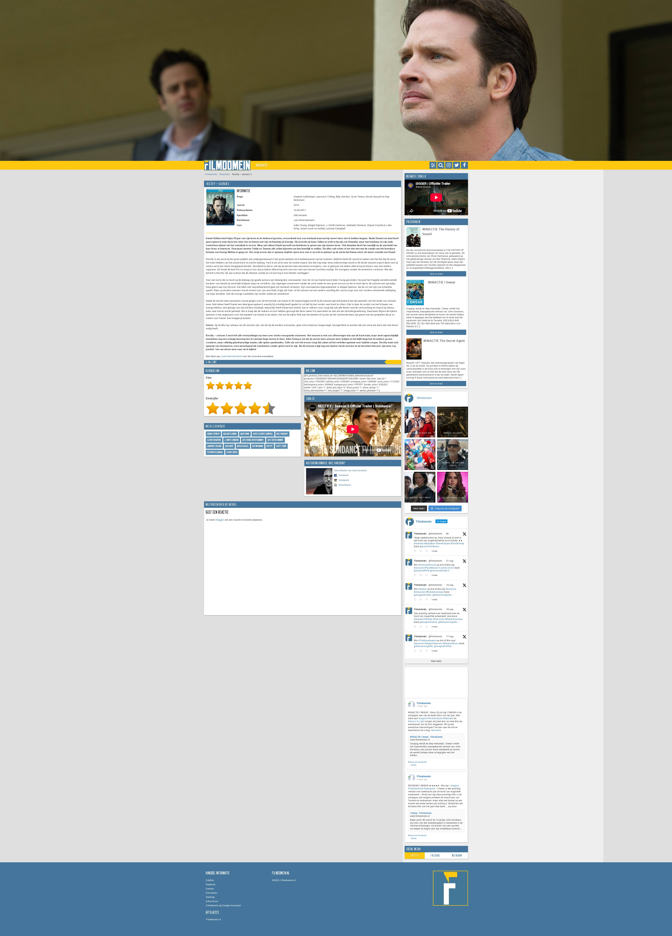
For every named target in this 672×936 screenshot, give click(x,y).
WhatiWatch (345, 484)
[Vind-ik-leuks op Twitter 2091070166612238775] (428, 551)
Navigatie (262, 165)
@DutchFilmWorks (429, 546)
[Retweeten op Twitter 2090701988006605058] (422, 575)
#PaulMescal (431, 567)
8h (447, 533)
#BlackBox (429, 543)
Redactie (210, 884)
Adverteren (212, 901)
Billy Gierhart (282, 434)
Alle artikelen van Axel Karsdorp (350, 470)
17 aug (449, 636)
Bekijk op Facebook (417, 762)
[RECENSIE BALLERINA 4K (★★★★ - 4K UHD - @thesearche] (452, 422)
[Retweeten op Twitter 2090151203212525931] (422, 599)
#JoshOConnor (446, 567)
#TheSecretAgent (427, 640)
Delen (413, 765)
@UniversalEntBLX (439, 570)
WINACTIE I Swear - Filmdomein (426, 736)
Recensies (225, 174)
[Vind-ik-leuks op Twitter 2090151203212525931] (428, 599)
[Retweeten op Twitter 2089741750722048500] (422, 627)
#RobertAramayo (435, 591)
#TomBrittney (457, 543)
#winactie (419, 567)
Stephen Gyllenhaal (215, 452)
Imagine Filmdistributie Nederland (436, 718)
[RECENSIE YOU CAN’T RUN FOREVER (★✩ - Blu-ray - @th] (452, 454)
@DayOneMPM (421, 570)
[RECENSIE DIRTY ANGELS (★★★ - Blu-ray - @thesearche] (420, 487)
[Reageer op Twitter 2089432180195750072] (416, 651)
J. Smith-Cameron (232, 440)
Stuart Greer (232, 452)
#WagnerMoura (450, 643)
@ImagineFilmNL (423, 594)
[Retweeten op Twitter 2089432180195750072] (422, 651)
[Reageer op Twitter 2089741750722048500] (416, 627)
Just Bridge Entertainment (253, 440)
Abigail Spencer (213, 434)
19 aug (449, 584)
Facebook (344, 475)
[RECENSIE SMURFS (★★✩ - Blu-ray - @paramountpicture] (420, 454)
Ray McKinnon (257, 446)
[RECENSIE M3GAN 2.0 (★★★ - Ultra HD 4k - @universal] (452, 487)
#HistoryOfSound (427, 564)
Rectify (270, 446)
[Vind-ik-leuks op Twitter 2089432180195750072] (428, 651)
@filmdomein (435, 533)
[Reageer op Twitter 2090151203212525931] (416, 599)
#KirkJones (419, 591)
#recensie (419, 543)
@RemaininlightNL (442, 594)
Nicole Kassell (243, 446)
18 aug (449, 609)
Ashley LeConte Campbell (263, 434)
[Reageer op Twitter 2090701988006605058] (416, 575)
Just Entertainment (231, 356)
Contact (210, 888)
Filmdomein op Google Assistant (223, 905)
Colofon (210, 880)
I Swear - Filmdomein (421, 813)
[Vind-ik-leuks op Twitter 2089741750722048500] (428, 627)
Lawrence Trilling (214, 446)
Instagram (344, 480)
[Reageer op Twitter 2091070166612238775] (416, 551)
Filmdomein (211, 174)
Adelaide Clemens (230, 434)
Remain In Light (416, 721)
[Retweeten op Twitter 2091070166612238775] (422, 551)
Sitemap (210, 897)
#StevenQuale (443, 543)
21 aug (449, 560)
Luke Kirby (229, 446)
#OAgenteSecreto (433, 643)
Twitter (415, 855)
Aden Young (244, 434)
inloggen (219, 519)
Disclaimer (212, 892)
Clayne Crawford (214, 440)
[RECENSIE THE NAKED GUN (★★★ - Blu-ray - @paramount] (420, 422)
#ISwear (422, 588)
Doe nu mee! (436, 273)
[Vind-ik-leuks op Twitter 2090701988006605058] (428, 575)
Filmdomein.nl (213, 919)
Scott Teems (281, 446)
